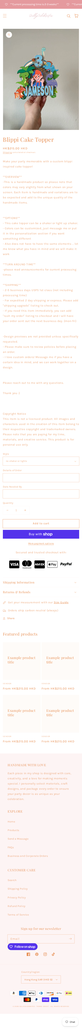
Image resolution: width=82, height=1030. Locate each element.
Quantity (8, 502)
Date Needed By (12, 486)
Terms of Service (18, 914)
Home (11, 821)
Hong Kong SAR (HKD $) (38, 979)
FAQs (11, 847)
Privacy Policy (17, 897)
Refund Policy (17, 906)
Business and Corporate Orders (28, 856)
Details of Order (12, 470)
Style (6, 453)
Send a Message (18, 838)
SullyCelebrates (27, 1006)
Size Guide (61, 602)
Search (12, 880)
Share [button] (11, 618)
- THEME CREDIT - (43, 1006)
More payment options (41, 543)
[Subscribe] (70, 939)
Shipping (7, 152)
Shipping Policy (18, 888)
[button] (5, 16)
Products (13, 830)
